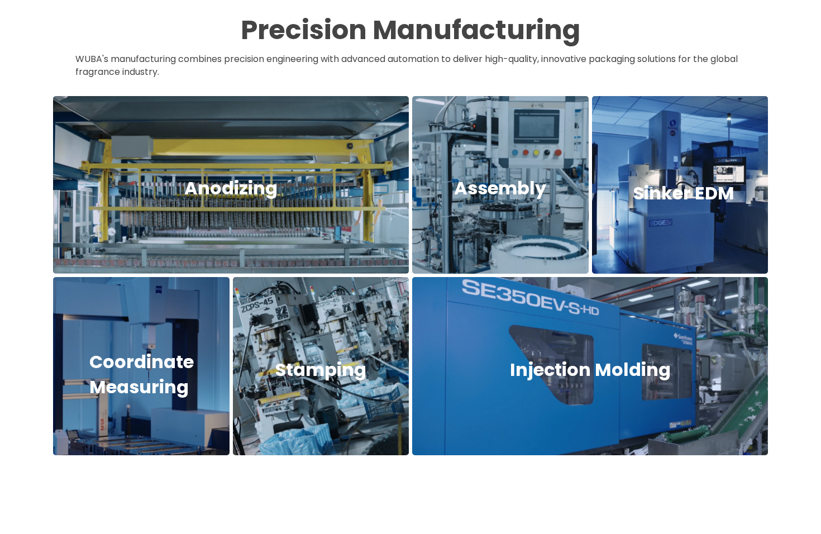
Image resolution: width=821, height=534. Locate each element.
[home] (95, 24)
